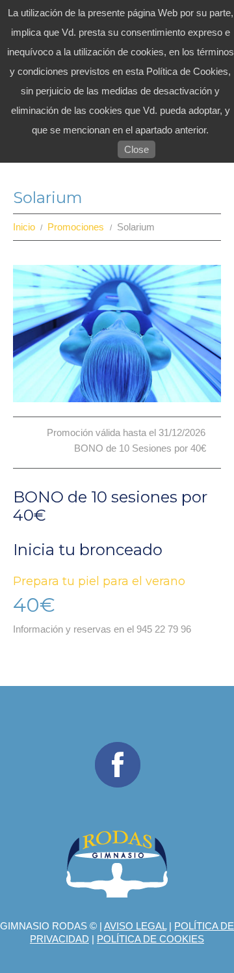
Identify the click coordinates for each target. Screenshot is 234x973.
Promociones (75, 226)
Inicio (24, 226)
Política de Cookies (150, 938)
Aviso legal (135, 925)
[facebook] (117, 765)
